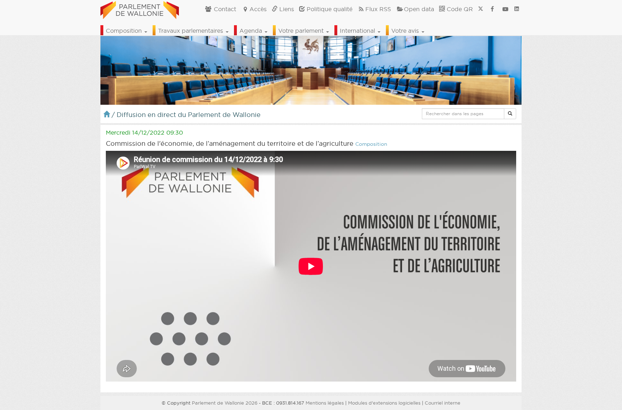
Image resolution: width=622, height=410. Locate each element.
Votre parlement (301, 30)
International (358, 30)
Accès (258, 9)
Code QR (459, 9)
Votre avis (406, 30)
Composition (125, 30)
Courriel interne (442, 403)
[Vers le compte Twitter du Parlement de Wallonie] (480, 9)
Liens (286, 9)
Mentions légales (325, 403)
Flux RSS (378, 9)
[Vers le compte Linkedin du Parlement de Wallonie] (517, 9)
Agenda (251, 30)
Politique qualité (328, 9)
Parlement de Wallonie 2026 (224, 403)
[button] (510, 113)
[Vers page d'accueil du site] (139, 9)
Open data (419, 9)
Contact (224, 9)
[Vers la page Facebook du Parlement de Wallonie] (492, 9)
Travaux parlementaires (191, 30)
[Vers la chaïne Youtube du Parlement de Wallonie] (505, 9)
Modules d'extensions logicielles (384, 403)
